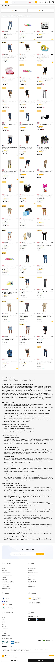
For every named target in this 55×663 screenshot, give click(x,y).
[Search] (36, 2)
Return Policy (31, 575)
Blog (29, 584)
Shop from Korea (43, 649)
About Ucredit (31, 579)
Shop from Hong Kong (33, 649)
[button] (41, 2)
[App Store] (32, 620)
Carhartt (32, 380)
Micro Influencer (6, 586)
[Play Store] (41, 620)
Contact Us (4, 570)
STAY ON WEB (14, 660)
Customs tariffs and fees (8, 581)
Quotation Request (6, 572)
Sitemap (4, 577)
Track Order (5, 579)
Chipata (4, 631)
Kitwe (3, 619)
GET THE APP (41, 660)
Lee (17, 31)
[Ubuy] (6, 2)
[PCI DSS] (5, 642)
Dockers (25, 380)
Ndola (3, 622)
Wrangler (5, 380)
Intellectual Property (7, 575)
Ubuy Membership (6, 588)
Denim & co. (18, 380)
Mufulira (4, 633)
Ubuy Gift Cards (32, 581)
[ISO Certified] (15, 642)
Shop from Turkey (15, 650)
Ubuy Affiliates (31, 586)
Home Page (4, 5)
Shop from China (5, 650)
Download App (32, 568)
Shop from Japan (22, 649)
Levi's (11, 380)
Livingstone (4, 628)
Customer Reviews (32, 572)
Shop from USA (5, 649)
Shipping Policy (5, 584)
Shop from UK (13, 649)
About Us (4, 568)
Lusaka (3, 617)
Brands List (31, 570)
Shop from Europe (25, 650)
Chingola (4, 626)
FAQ (29, 577)
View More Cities (6, 635)
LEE (34, 31)
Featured (27, 16)
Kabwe (3, 624)
